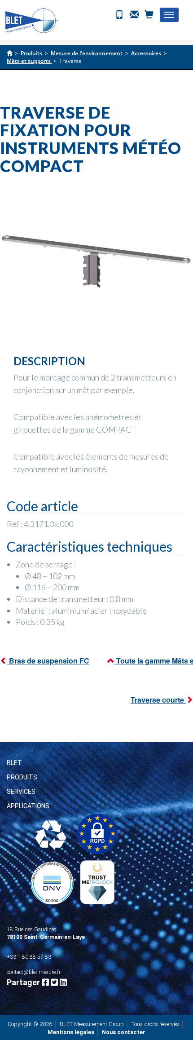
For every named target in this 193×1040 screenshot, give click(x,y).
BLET (14, 762)
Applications (28, 806)
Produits (22, 777)
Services (21, 791)
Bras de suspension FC (48, 660)
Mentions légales (71, 1032)
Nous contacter (123, 1032)
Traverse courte (158, 700)
